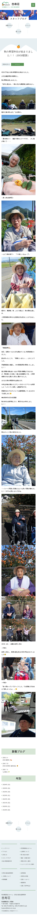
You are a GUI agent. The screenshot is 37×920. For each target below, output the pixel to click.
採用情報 (23, 873)
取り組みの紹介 (25, 854)
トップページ (5, 848)
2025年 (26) (6, 788)
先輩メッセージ (25, 879)
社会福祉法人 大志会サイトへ (10, 911)
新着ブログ (9, 25)
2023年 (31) (6, 795)
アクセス (4, 851)
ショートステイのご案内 (27, 864)
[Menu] (33, 5)
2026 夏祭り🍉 (7, 759)
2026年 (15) (6, 784)
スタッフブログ (6, 858)
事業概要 (4, 879)
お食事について (25, 851)
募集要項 (23, 882)
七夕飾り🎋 (6, 771)
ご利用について (6, 876)
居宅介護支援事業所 (7, 873)
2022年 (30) (6, 799)
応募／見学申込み (25, 885)
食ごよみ (18, 31)
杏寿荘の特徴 (24, 876)
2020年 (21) (6, 806)
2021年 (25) (6, 802)
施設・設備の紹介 (25, 858)
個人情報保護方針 (7, 861)
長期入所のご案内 (25, 861)
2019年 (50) (6, 810)
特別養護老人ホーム (26, 848)
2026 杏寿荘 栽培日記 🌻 (10, 765)
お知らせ (4, 854)
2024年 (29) (6, 792)
